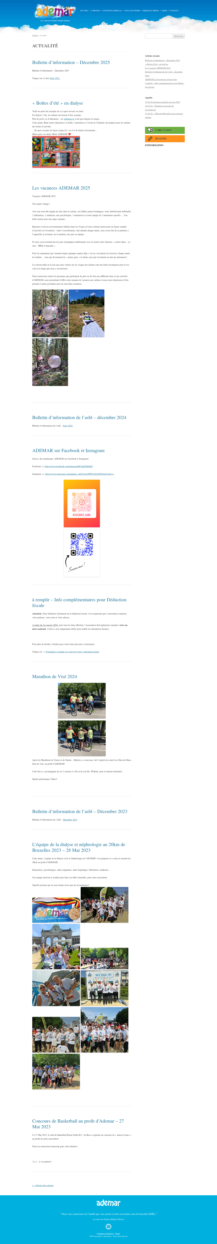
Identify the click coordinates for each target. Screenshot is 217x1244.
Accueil (84, 10)
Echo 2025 (55, 78)
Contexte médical (112, 10)
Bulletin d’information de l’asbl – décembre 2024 (79, 417)
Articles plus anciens (43, 1185)
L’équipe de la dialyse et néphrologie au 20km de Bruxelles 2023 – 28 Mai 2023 (78, 847)
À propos (95, 10)
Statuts (117, 1233)
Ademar (55, 11)
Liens (164, 10)
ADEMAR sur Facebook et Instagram (68, 450)
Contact (174, 10)
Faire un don (163, 130)
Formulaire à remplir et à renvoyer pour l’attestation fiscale (72, 651)
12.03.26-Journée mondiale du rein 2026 (162, 102)
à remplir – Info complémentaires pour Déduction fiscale (79, 602)
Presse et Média (151, 10)
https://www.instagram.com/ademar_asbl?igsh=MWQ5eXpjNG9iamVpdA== (79, 473)
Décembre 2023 (70, 819)
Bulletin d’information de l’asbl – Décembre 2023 (79, 811)
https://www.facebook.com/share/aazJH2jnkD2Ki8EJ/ (69, 466)
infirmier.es (69, 118)
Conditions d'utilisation (105, 1233)
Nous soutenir (132, 10)
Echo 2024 (68, 425)
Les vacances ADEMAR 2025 (61, 187)
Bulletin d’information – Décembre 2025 (71, 62)
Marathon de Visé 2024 (54, 676)
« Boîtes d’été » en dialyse (57, 103)
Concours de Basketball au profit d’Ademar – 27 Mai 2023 (78, 1123)
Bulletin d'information (155, 139)
